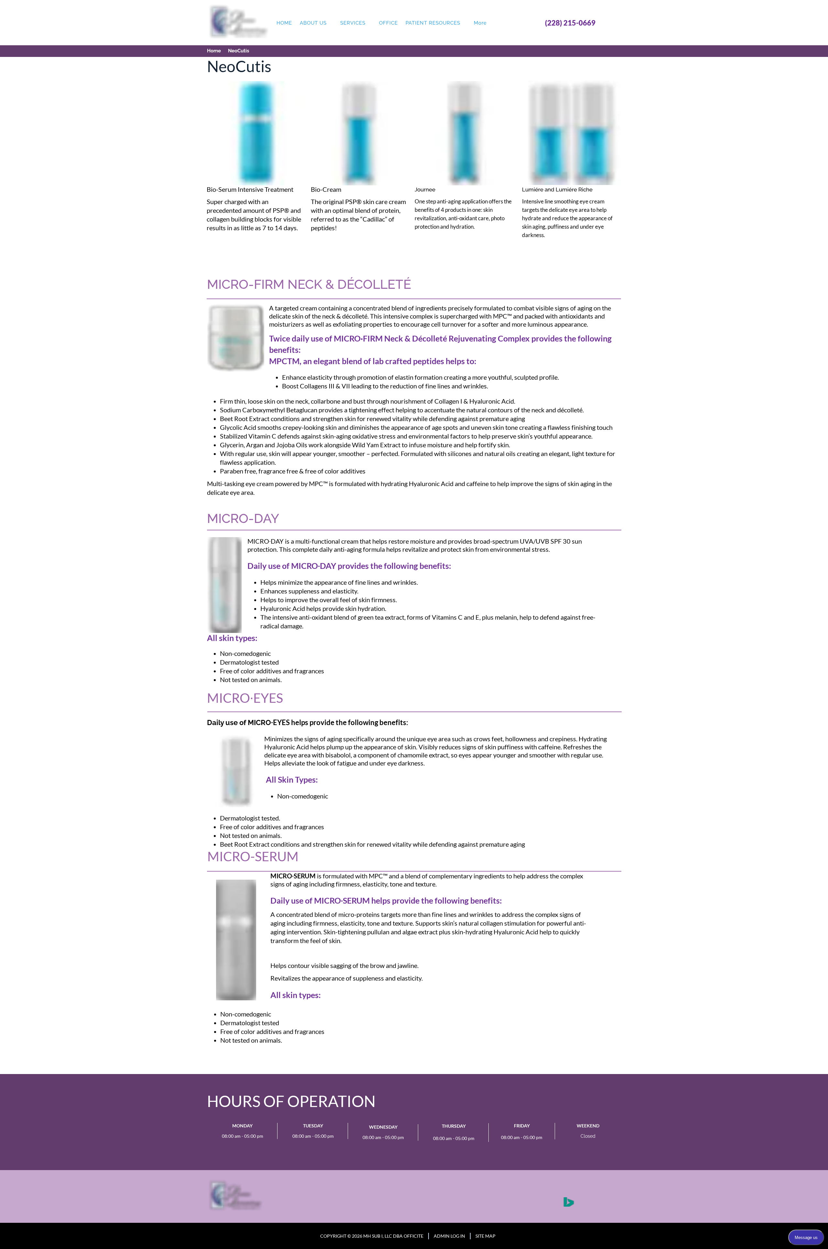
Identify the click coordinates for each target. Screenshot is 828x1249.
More (480, 23)
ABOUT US (313, 23)
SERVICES (352, 23)
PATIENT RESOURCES (433, 23)
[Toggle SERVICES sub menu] (369, 23)
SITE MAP (485, 1236)
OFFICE (388, 23)
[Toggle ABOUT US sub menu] (330, 23)
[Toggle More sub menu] (491, 23)
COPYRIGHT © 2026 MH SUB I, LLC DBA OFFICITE (371, 1236)
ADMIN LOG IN (449, 1236)
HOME (284, 23)
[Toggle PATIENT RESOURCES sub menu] (464, 23)
